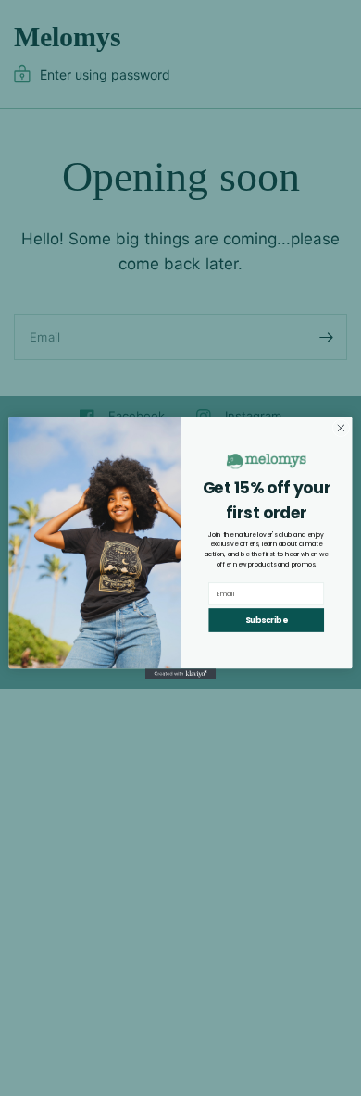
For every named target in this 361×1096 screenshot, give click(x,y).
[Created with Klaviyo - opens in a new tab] (180, 673)
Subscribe (266, 620)
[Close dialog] (341, 428)
